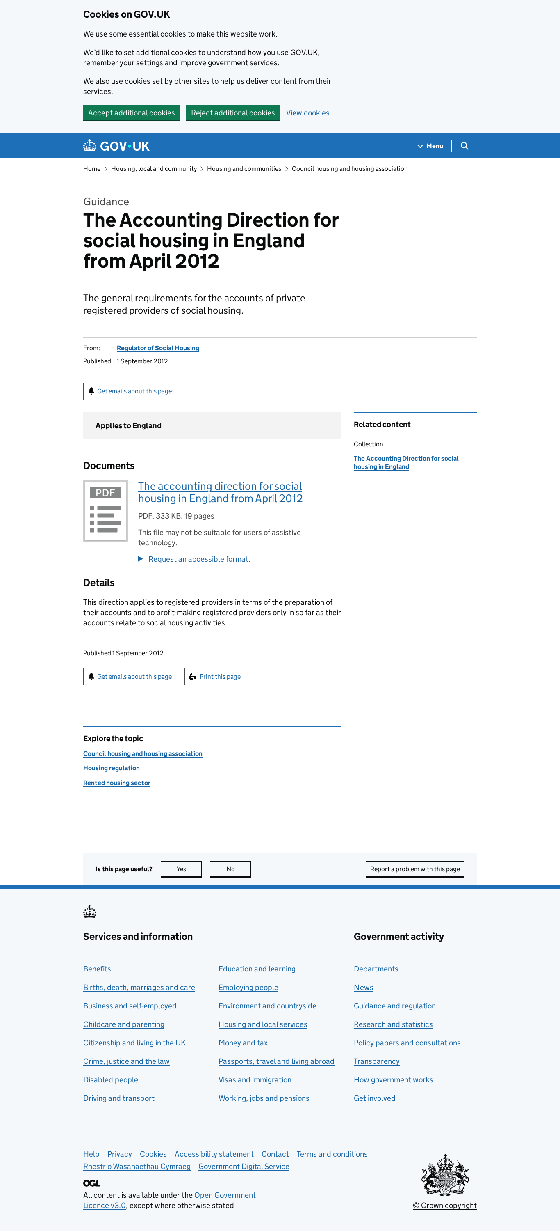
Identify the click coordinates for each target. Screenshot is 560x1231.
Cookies (153, 1154)
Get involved (375, 1098)
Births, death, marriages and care (139, 987)
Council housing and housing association (350, 168)
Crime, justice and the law (126, 1061)
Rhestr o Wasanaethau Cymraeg (137, 1166)
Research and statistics (393, 1024)
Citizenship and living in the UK (134, 1042)
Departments (376, 969)
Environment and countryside (267, 1006)
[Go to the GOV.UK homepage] (116, 146)
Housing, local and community (154, 168)
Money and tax (243, 1042)
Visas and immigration (255, 1079)
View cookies (308, 113)
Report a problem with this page (415, 869)
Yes (189, 869)
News (363, 987)
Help (91, 1154)
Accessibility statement (214, 1154)
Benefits (97, 969)
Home (91, 168)
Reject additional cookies (233, 112)
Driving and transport (119, 1098)
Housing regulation (111, 768)
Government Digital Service (243, 1166)
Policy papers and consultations (407, 1042)
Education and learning (257, 969)
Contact (275, 1154)
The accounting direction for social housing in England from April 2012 (220, 492)
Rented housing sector (116, 783)
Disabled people (110, 1079)
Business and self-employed (130, 1006)
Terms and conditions (332, 1154)
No (238, 869)
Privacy (119, 1154)
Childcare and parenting (123, 1024)
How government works (393, 1079)
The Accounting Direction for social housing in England (406, 463)
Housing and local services (263, 1024)
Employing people (248, 987)
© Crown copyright (445, 1205)
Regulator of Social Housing (158, 348)
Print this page (220, 676)
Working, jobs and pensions (264, 1098)
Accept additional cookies (131, 112)
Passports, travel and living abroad (277, 1061)
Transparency (377, 1061)
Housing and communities (244, 168)
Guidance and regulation (395, 1006)
